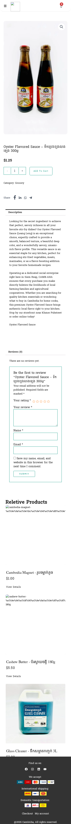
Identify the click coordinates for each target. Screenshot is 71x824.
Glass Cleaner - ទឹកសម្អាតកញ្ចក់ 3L (31, 750)
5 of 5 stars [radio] (48, 401)
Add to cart (41, 171)
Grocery (19, 183)
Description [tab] (15, 212)
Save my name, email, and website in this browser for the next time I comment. (33, 462)
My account (42, 813)
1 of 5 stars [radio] (33, 401)
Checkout (27, 813)
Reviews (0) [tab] (15, 352)
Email (18, 444)
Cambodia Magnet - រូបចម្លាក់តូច (29, 572)
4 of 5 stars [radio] (44, 401)
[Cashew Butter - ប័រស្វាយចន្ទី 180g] (36, 624)
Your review (22, 407)
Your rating (22, 400)
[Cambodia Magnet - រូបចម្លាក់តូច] (36, 535)
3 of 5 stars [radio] (41, 401)
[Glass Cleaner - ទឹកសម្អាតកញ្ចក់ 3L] (36, 714)
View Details (13, 587)
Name (18, 430)
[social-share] (14, 197)
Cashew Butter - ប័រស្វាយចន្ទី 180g (30, 661)
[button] (61, 26)
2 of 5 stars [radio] (37, 401)
